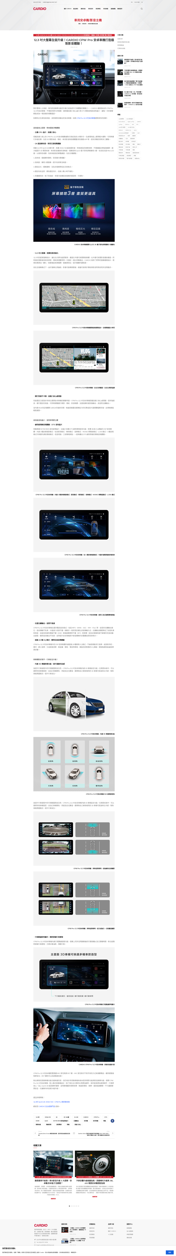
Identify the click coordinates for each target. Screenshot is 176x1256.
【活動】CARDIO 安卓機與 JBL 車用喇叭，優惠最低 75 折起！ (78, 1229)
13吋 (42, 1177)
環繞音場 (48, 1124)
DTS (68, 35)
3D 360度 (49, 35)
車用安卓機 (121, 158)
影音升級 (128, 147)
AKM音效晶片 (129, 119)
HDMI (71, 35)
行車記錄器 (121, 155)
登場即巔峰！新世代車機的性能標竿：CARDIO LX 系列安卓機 (133, 103)
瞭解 (169, 1252)
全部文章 (120, 39)
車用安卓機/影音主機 (93, 23)
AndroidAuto (122, 121)
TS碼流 (133, 133)
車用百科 (84, 23)
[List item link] (46, 1242)
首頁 (79, 23)
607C (101, 1177)
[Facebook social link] (112, 1121)
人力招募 (110, 1234)
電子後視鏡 (129, 158)
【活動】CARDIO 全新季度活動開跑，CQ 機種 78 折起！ (78, 1240)
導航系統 (121, 147)
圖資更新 (132, 138)
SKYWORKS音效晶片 (124, 133)
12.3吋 (37, 35)
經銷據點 (129, 1228)
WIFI (138, 133)
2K (46, 35)
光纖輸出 (93, 35)
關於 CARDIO (112, 1231)
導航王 (139, 144)
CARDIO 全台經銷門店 (46, 1106)
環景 (134, 150)
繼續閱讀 (53, 1198)
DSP (68, 1177)
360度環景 (121, 119)
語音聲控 (59, 1124)
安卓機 (97, 35)
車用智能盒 (120, 45)
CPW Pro (64, 35)
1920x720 (42, 35)
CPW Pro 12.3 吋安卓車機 (86, 118)
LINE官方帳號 (122, 127)
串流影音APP (122, 135)
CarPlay (120, 124)
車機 (68, 1124)
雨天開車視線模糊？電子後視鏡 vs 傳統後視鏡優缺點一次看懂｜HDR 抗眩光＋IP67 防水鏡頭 (133, 83)
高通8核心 (137, 158)
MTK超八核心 (131, 127)
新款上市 (135, 147)
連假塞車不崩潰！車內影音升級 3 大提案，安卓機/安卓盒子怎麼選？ (133, 61)
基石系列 (121, 141)
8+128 (54, 35)
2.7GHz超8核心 (89, 1177)
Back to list (74, 1133)
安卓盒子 (133, 141)
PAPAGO (121, 130)
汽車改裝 (121, 150)
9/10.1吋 (109, 1177)
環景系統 (109, 35)
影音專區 (92, 1234)
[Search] (142, 9)
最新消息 (92, 1228)
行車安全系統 (121, 48)
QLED (75, 35)
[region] (88, 1251)
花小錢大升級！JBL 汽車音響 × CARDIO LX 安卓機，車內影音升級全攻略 (133, 93)
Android (59, 1177)
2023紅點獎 (96, 1177)
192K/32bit (47, 1177)
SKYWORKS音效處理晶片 (83, 35)
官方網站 (128, 144)
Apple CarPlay (131, 121)
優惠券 (134, 135)
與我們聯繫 (130, 1234)
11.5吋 (38, 1177)
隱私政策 (129, 1237)
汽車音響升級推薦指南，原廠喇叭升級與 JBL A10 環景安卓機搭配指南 (133, 72)
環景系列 (121, 152)
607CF (104, 1177)
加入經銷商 (130, 1231)
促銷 (129, 135)
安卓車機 (102, 35)
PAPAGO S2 (128, 130)
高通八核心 (78, 1124)
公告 (127, 138)
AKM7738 (53, 1177)
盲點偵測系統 (136, 152)
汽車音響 (128, 150)
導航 (106, 35)
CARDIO (59, 35)
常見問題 (92, 1237)
